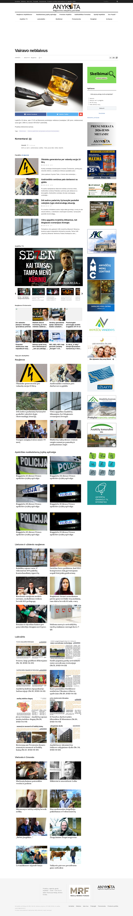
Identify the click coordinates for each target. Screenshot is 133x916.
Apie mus (29, 1)
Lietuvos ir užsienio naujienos (30, 544)
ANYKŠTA (17, 57)
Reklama (23, 1)
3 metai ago (32, 145)
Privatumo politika (52, 1)
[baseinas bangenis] (100, 378)
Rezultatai (102, 113)
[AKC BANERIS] (101, 241)
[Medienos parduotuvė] (101, 190)
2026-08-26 (45, 165)
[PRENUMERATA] (101, 134)
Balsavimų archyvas (93, 117)
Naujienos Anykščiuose (24, 14)
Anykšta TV (24, 19)
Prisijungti (35, 1)
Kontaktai (17, 1)
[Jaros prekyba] (101, 164)
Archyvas (109, 19)
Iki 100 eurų (93, 102)
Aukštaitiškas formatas (82, 14)
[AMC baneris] (100, 284)
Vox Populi (111, 14)
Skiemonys (22, 131)
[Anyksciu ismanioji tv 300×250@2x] (101, 492)
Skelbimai (59, 19)
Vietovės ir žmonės (24, 757)
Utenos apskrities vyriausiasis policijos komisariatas (43, 131)
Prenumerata (42, 1)
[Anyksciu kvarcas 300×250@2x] (101, 407)
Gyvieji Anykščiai (99, 14)
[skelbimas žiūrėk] (101, 75)
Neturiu (92, 98)
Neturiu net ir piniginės (96, 100)
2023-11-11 (27, 57)
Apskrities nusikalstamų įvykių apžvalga (35, 452)
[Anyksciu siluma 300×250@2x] (101, 348)
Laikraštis (20, 637)
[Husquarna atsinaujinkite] (101, 213)
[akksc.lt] (101, 464)
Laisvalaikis (41, 19)
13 (52, 165)
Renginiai (93, 19)
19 (52, 185)
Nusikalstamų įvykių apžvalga (46, 14)
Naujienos (33, 57)
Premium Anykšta (65, 14)
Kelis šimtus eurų (95, 104)
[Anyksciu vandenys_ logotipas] (101, 324)
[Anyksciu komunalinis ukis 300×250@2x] (101, 435)
